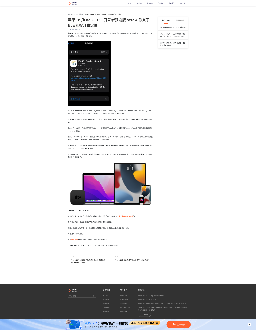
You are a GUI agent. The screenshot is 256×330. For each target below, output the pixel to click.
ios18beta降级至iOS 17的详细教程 (173, 27)
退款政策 (106, 311)
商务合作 (123, 311)
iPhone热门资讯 (77, 14)
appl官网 (74, 239)
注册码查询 (124, 299)
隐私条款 (106, 299)
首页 (129, 3)
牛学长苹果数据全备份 (125, 216)
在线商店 (161, 3)
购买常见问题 (125, 307)
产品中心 (139, 3)
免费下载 (150, 3)
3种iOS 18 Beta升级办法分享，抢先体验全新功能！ (172, 44)
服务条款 (106, 303)
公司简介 (106, 295)
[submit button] (93, 296)
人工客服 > (144, 314)
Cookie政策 (107, 307)
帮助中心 (182, 3)
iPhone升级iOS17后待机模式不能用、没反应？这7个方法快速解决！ (173, 35)
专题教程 (171, 3)
